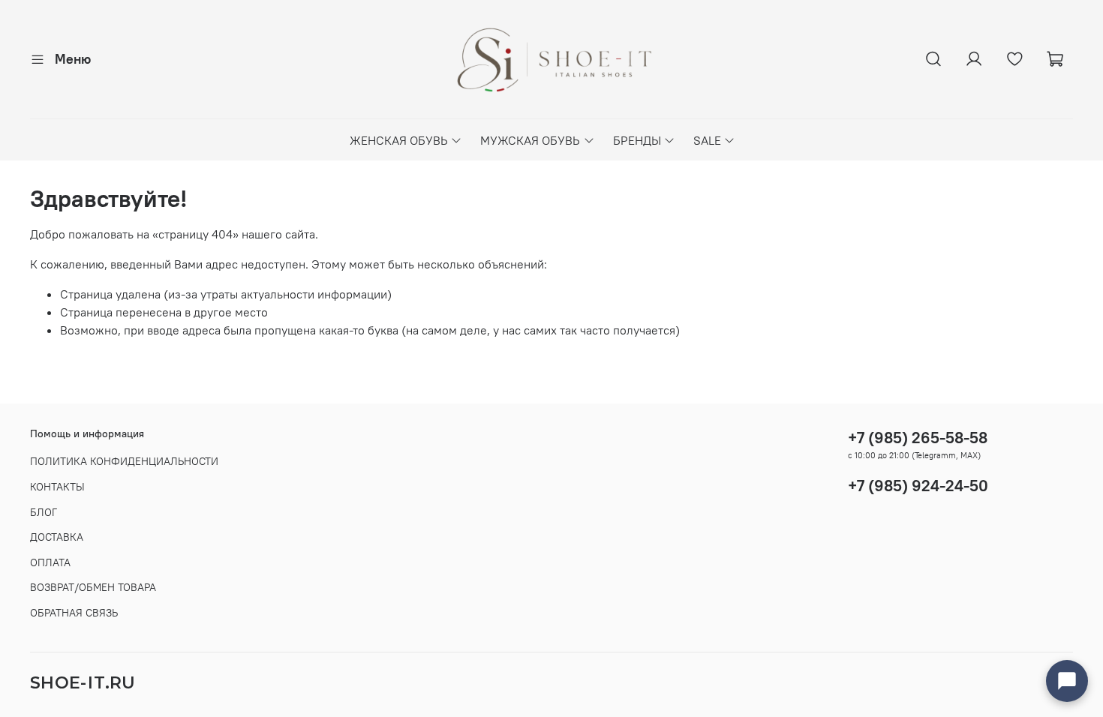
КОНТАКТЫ (57, 487)
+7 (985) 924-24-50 (918, 486)
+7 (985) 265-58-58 (917, 438)
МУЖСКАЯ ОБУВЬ (530, 140)
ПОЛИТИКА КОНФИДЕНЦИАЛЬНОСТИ (124, 461)
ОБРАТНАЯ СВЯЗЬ (74, 613)
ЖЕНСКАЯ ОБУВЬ (399, 140)
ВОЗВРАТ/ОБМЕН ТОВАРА (93, 587)
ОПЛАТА (50, 562)
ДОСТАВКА (56, 537)
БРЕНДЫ (637, 140)
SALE (707, 140)
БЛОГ (43, 512)
